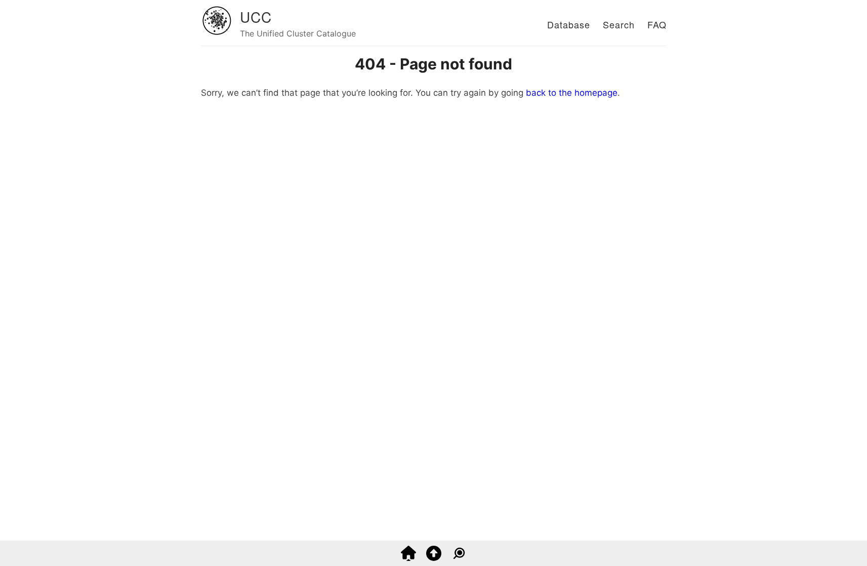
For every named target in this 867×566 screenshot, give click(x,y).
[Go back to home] (408, 558)
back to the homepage (571, 93)
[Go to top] (433, 558)
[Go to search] (459, 558)
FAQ (657, 24)
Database (568, 24)
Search (619, 24)
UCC (256, 17)
